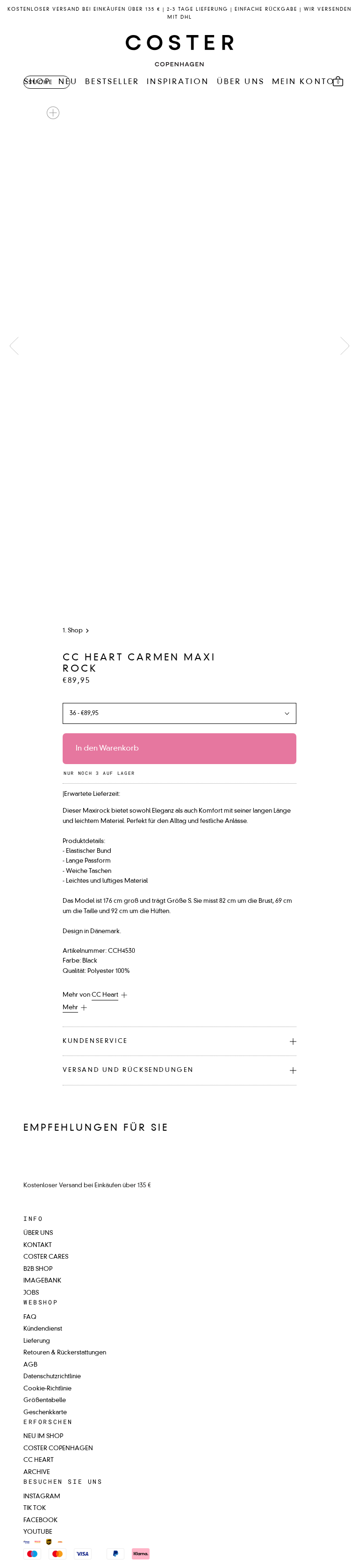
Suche (41, 82)
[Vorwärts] (345, 346)
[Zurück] (14, 346)
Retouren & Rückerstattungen (64, 1353)
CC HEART (38, 1460)
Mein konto (303, 82)
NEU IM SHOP (43, 1436)
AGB (30, 1365)
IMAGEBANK (42, 1281)
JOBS (31, 1293)
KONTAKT (37, 1245)
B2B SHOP (37, 1269)
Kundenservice (95, 1041)
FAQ (29, 1317)
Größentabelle (44, 1400)
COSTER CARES (45, 1257)
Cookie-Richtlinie (47, 1389)
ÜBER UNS (241, 82)
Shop (75, 631)
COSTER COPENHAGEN (58, 1449)
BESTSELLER (112, 82)
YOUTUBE (37, 1532)
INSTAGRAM (41, 1497)
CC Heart (105, 995)
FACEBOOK (40, 1520)
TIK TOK (34, 1508)
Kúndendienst (42, 1329)
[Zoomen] (53, 112)
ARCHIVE (36, 1472)
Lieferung (36, 1341)
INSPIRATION (178, 82)
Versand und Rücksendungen (128, 1070)
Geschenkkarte (45, 1413)
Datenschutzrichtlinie (52, 1377)
